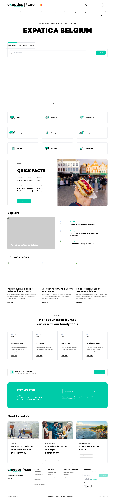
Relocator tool (12, 45)
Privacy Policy (71, 398)
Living (74, 12)
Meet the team (38, 477)
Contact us (37, 479)
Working (94, 12)
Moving (84, 12)
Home (9, 12)
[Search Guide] (11, 52)
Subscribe (103, 475)
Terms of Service (60, 496)
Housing (53, 12)
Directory (105, 12)
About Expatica (38, 474)
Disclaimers (104, 15)
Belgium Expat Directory (70, 477)
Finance (30, 12)
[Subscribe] (95, 391)
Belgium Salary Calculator (24, 371)
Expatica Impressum (39, 482)
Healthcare (42, 12)
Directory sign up (52, 477)
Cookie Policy (69, 496)
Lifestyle (64, 12)
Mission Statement (39, 484)
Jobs (19, 45)
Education (19, 12)
